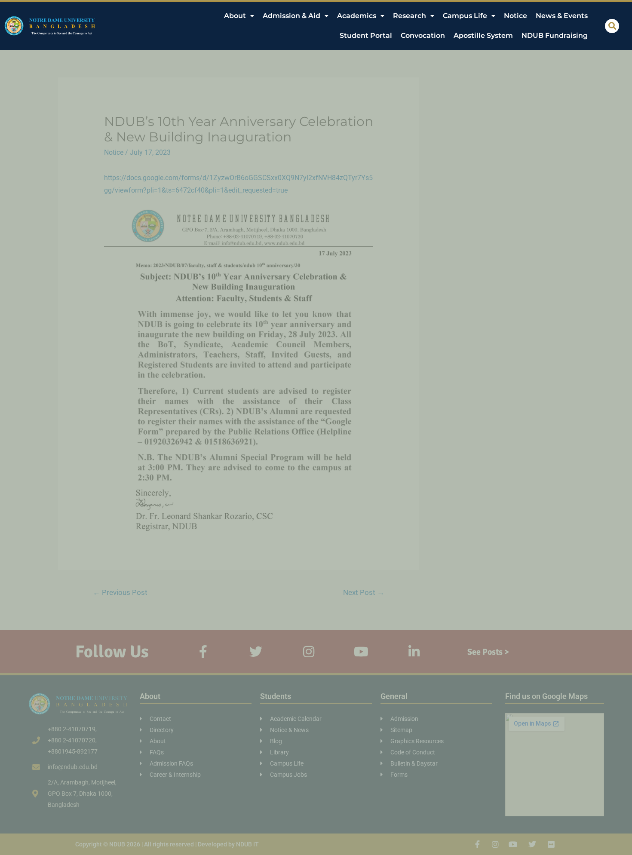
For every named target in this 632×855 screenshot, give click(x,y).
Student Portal (366, 35)
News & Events (562, 16)
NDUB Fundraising (555, 35)
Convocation (423, 35)
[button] (612, 26)
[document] (316, 427)
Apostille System (483, 35)
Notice (515, 16)
